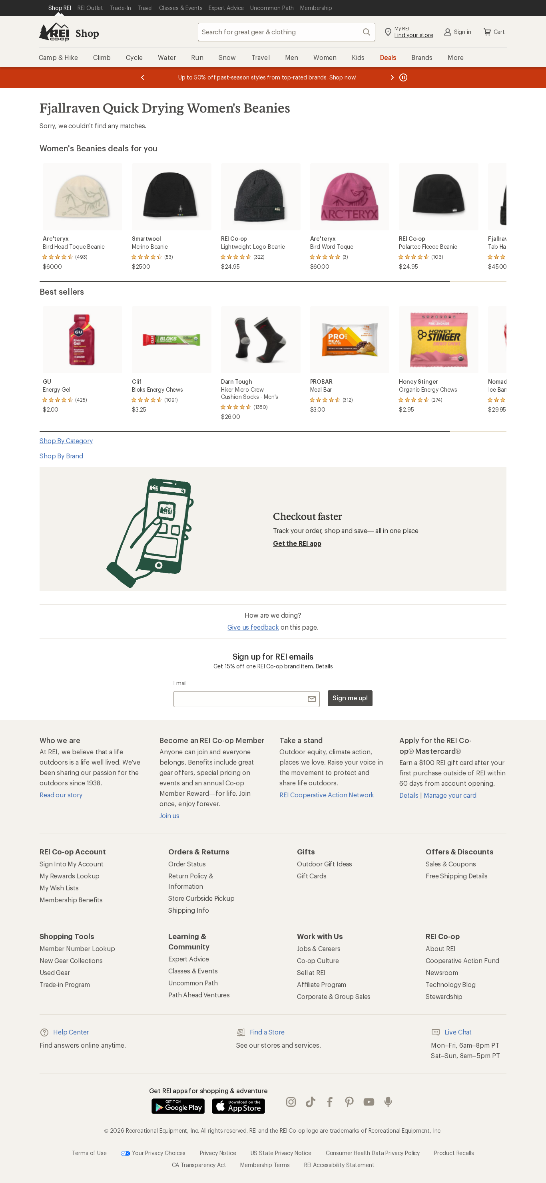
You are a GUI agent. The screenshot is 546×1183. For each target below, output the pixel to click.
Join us (169, 815)
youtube (369, 1102)
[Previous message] (142, 77)
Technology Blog (451, 984)
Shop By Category (66, 440)
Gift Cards (311, 876)
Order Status (187, 864)
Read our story (61, 795)
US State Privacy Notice (281, 1152)
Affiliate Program (321, 984)
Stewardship (444, 996)
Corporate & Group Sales (334, 996)
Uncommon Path (193, 983)
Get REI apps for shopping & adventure (208, 1090)
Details (324, 666)
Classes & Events (192, 971)
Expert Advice (188, 959)
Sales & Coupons (451, 864)
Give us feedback (253, 627)
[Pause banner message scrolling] (402, 77)
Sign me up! (350, 697)
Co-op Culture (318, 960)
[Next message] (392, 77)
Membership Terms (264, 1164)
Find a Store (267, 1032)
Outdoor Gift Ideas (324, 864)
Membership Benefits (71, 900)
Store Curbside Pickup (201, 898)
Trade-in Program (65, 984)
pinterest (349, 1102)
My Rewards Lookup (70, 876)
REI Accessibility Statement (339, 1164)
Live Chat (458, 1032)
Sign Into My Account (72, 864)
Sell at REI (311, 972)
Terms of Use (89, 1152)
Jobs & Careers (319, 948)
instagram (291, 1102)
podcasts (388, 1102)
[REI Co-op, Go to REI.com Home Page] (54, 32)
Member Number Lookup (77, 948)
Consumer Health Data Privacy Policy (373, 1152)
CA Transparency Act (199, 1164)
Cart (499, 31)
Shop (87, 33)
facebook (330, 1102)
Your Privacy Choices (157, 1152)
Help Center (71, 1032)
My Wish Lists (59, 888)
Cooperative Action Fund (462, 960)
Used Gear (55, 972)
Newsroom (442, 972)
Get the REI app (297, 543)
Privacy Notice (218, 1152)
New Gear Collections (71, 960)
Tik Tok (310, 1102)
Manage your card (450, 795)
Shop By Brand (61, 456)
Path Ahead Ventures (199, 995)
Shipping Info (188, 910)
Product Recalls (454, 1152)
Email (180, 683)
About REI (441, 948)
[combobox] (286, 32)
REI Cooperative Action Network (326, 795)
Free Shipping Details (457, 876)
